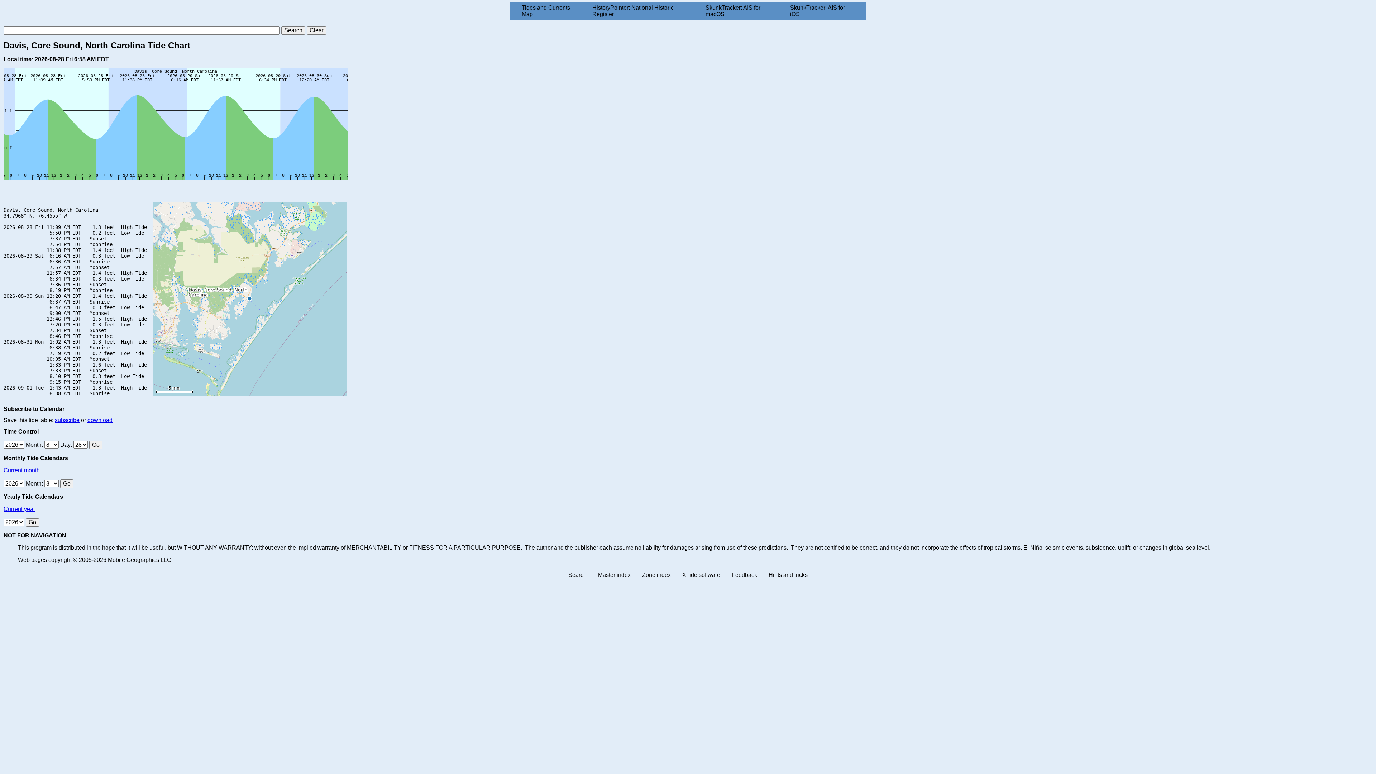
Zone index (656, 575)
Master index (614, 575)
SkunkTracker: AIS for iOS (817, 11)
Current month (22, 470)
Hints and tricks (788, 575)
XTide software (701, 575)
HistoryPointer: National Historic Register (633, 11)
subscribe (67, 420)
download (100, 420)
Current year (19, 509)
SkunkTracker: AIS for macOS (733, 11)
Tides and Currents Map (546, 11)
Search (577, 575)
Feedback (744, 575)
